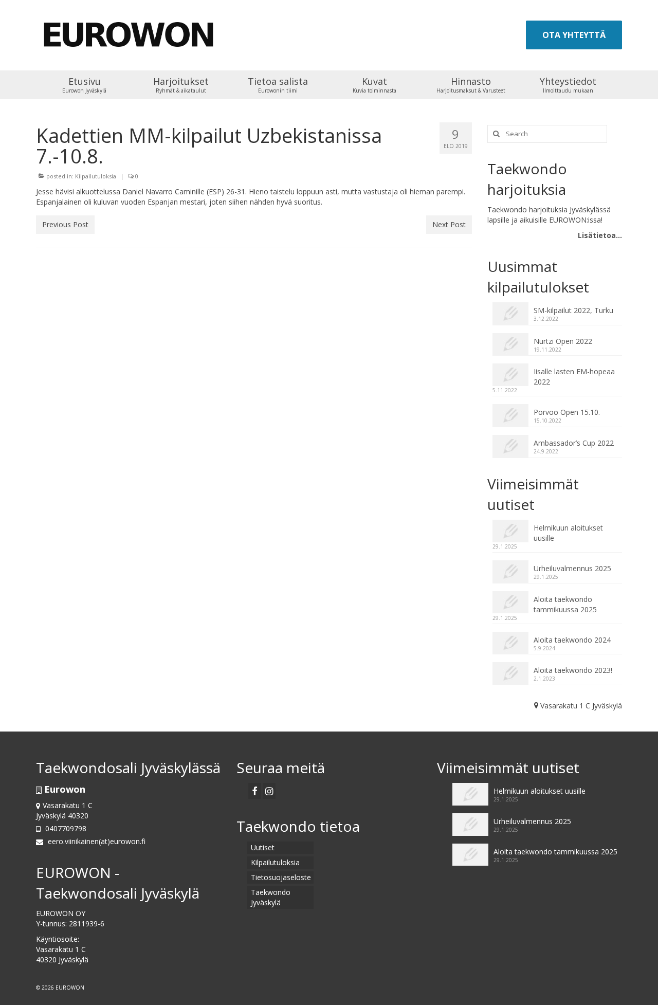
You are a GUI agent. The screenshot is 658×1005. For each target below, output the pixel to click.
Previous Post (65, 224)
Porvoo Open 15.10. (567, 412)
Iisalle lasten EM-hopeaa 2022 (574, 377)
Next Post (449, 224)
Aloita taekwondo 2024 (572, 640)
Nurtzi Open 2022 (563, 341)
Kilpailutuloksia (95, 176)
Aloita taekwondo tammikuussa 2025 (565, 604)
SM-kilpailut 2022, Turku (573, 310)
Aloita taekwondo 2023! (573, 670)
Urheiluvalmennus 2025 (572, 568)
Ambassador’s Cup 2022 (574, 443)
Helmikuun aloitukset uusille (568, 533)
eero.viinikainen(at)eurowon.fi (95, 841)
